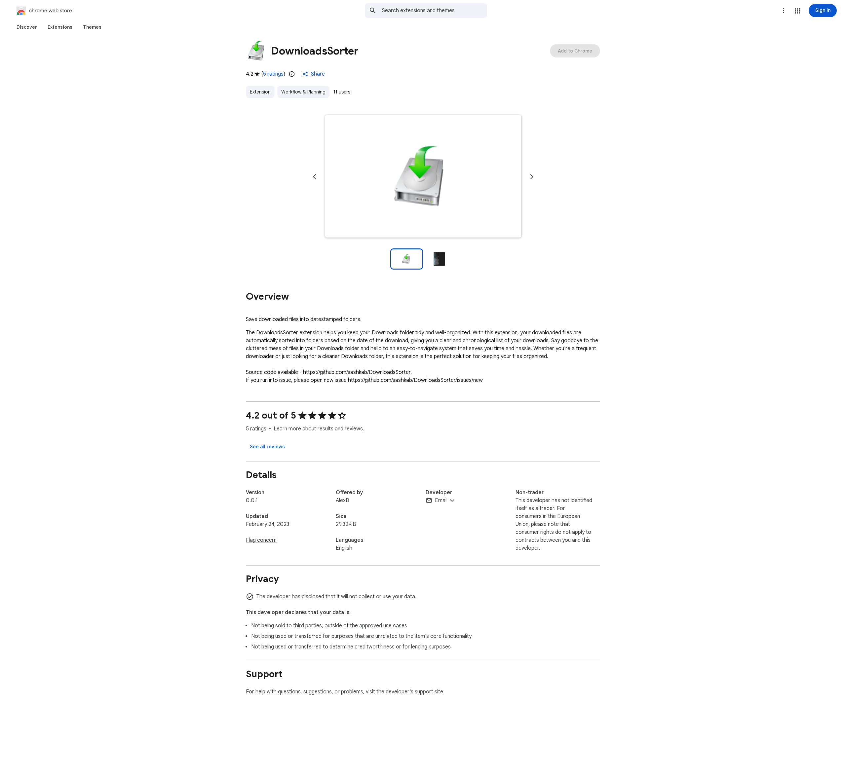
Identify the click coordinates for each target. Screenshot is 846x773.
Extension (260, 92)
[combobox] (434, 11)
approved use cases (383, 625)
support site (429, 691)
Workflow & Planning (303, 92)
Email (441, 500)
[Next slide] (531, 176)
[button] (797, 11)
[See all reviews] (267, 447)
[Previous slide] (314, 176)
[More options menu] (783, 10)
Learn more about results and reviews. (319, 428)
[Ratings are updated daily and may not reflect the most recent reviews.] (291, 74)
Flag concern (261, 540)
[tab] (26, 27)
